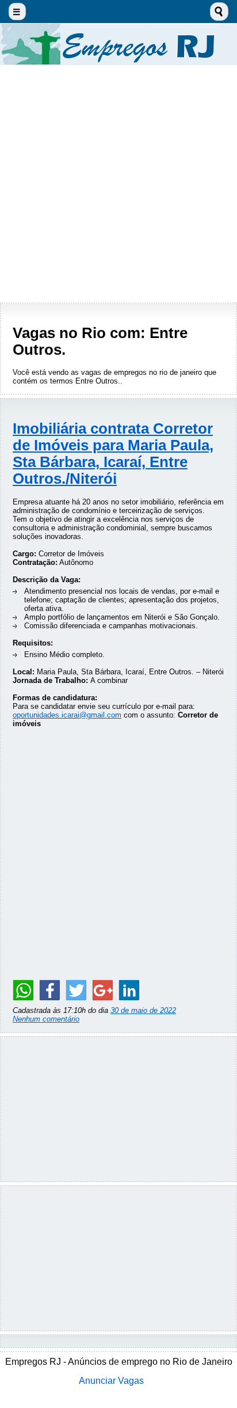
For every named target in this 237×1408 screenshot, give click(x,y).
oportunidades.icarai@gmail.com (67, 715)
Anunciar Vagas (111, 1381)
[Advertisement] (118, 183)
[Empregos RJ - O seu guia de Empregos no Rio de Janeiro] (118, 44)
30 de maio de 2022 (143, 1010)
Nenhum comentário (46, 1019)
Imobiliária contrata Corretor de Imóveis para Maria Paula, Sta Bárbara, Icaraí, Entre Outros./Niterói (113, 453)
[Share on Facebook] (49, 990)
